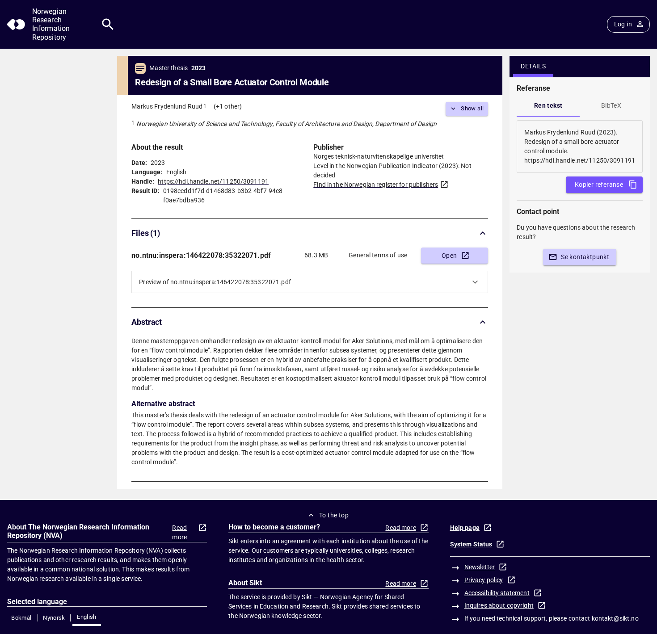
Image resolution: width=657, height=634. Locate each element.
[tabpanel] (580, 146)
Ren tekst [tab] (548, 105)
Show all (472, 108)
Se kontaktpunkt (585, 256)
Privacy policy (483, 580)
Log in (623, 24)
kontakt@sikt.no (615, 618)
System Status (471, 544)
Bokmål (21, 617)
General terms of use (378, 255)
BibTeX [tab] (611, 105)
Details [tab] (533, 66)
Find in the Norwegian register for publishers (375, 184)
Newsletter (479, 567)
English (87, 616)
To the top (334, 515)
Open (449, 255)
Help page (465, 527)
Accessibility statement (497, 592)
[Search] (108, 24)
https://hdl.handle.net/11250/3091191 (213, 181)
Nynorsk (54, 617)
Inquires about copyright (499, 605)
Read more (179, 532)
